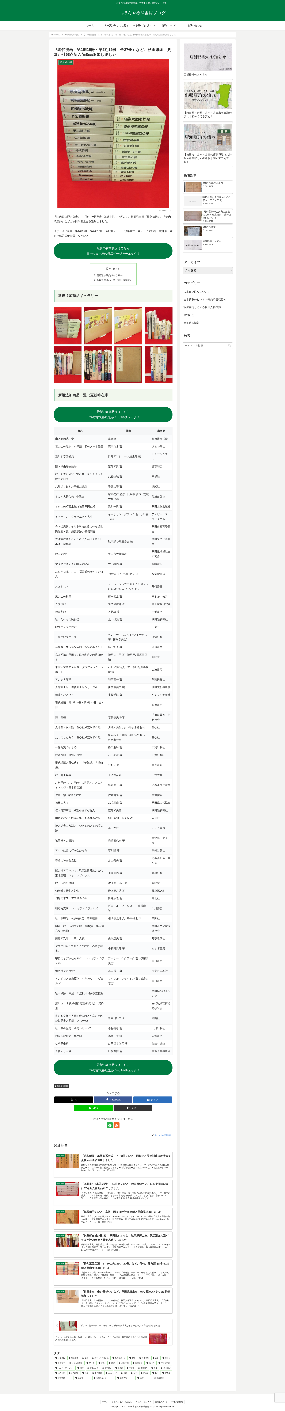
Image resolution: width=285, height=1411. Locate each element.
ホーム (105, 1401)
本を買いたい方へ (143, 1401)
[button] (133, 1108)
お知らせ (188, 315)
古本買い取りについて (196, 291)
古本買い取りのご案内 (121, 1401)
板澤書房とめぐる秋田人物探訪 (202, 307)
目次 (108, 268)
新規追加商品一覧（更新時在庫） (114, 280)
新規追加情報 (62, 1086)
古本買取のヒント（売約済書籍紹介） (206, 299)
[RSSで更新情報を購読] (116, 1125)
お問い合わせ (177, 1401)
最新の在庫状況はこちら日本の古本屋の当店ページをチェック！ (113, 251)
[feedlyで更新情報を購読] (110, 1125)
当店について (161, 1401)
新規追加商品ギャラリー (109, 275)
